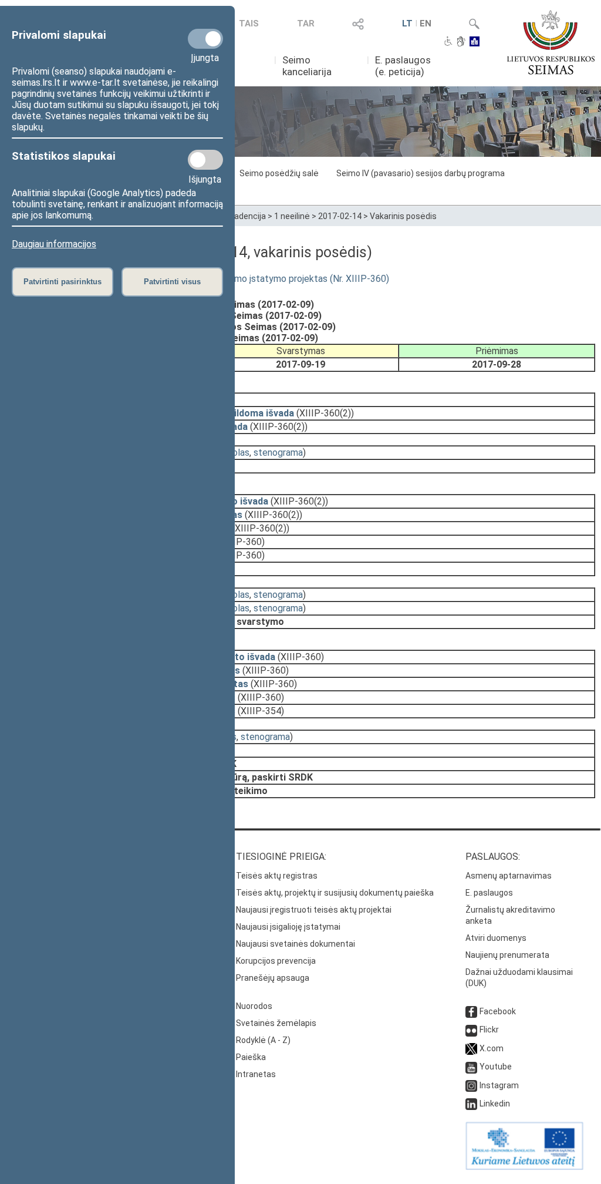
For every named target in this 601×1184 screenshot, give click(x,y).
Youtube (496, 1066)
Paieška (251, 1057)
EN (425, 23)
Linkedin (495, 1103)
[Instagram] (471, 1085)
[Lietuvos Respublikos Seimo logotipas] (551, 42)
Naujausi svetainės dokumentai (295, 943)
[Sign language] (461, 42)
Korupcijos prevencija (276, 961)
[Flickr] (471, 1029)
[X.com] (471, 1048)
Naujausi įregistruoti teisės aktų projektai (313, 909)
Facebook (498, 1011)
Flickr (489, 1029)
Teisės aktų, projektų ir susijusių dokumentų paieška (335, 892)
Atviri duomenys (495, 938)
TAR (306, 23)
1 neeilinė (292, 216)
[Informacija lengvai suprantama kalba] (475, 42)
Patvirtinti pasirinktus (62, 281)
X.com (492, 1048)
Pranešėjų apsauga (272, 978)
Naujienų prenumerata (507, 955)
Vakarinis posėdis (403, 216)
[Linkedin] (471, 1103)
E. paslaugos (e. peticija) (403, 66)
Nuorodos (254, 1006)
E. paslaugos (489, 892)
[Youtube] (471, 1066)
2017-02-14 (340, 216)
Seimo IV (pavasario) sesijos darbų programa (420, 173)
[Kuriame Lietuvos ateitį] (524, 1167)
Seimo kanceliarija (307, 66)
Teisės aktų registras (277, 875)
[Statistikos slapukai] (205, 160)
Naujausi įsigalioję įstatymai (288, 926)
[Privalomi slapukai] (205, 39)
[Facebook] (471, 1011)
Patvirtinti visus (172, 281)
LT (407, 23)
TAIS (249, 23)
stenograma (278, 452)
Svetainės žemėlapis (276, 1023)
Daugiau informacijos (54, 244)
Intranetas (256, 1074)
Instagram (499, 1085)
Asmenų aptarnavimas (508, 875)
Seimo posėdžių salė (279, 173)
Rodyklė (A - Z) (263, 1040)
